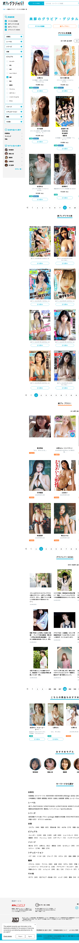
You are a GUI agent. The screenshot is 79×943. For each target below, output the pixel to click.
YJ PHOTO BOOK (49, 806)
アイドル (47, 864)
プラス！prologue (48, 817)
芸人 (60, 869)
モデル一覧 (18, 169)
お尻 (10, 69)
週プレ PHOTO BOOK (36, 806)
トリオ (41, 856)
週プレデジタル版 (13, 24)
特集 (6, 139)
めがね (67, 827)
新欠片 (50, 798)
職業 (7, 117)
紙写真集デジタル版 (35, 817)
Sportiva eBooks (66, 809)
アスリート (71, 869)
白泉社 (55, 798)
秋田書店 (31, 796)
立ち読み (40, 91)
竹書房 (39, 798)
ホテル (63, 856)
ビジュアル (9, 57)
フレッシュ (12, 89)
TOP (4, 9)
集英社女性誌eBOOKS (36, 809)
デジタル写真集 (13, 21)
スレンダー (12, 61)
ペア (32, 856)
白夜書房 (61, 798)
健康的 (11, 85)
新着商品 (7, 133)
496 (55, 689)
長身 (10, 81)
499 (70, 689)
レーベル (9, 42)
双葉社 (67, 798)
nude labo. (48, 819)
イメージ (9, 107)
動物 (73, 877)
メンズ (63, 877)
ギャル (11, 101)
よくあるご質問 (73, 930)
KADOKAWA (50, 796)
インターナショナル (14, 97)
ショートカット (13, 73)
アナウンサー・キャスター (68, 867)
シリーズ (9, 47)
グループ (52, 856)
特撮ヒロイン (35, 869)
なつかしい (69, 846)
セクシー (35, 848)
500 (75, 689)
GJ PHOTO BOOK (61, 806)
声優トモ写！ (33, 819)
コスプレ (34, 827)
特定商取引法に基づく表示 (43, 930)
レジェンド (49, 869)
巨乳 (10, 65)
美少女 (34, 846)
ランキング (8, 136)
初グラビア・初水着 (48, 877)
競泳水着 (55, 827)
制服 (45, 827)
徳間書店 (44, 798)
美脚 (10, 77)
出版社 (8, 37)
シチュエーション (11, 112)
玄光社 (73, 796)
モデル (68, 864)
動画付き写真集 (60, 817)
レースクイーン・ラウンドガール (42, 867)
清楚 (46, 848)
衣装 (7, 52)
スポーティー (12, 93)
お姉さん (45, 846)
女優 (58, 864)
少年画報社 (32, 798)
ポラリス (41, 819)
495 (50, 689)
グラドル (35, 864)
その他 (8, 122)
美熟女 (57, 846)
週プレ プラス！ (13, 27)
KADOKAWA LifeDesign (62, 796)
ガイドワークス (40, 796)
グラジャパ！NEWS (14, 30)
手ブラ (34, 877)
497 (60, 689)
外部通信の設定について (60, 930)
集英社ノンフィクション (52, 809)
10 (75, 208)
